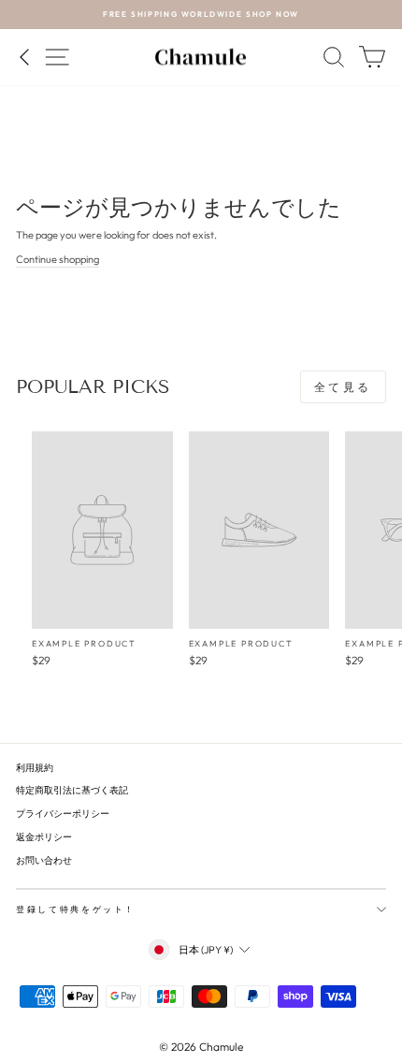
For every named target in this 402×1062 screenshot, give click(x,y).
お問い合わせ (44, 860)
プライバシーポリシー (62, 813)
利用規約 (34, 768)
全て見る (343, 387)
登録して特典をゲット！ (76, 909)
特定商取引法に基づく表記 (72, 790)
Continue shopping (57, 259)
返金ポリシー (44, 837)
